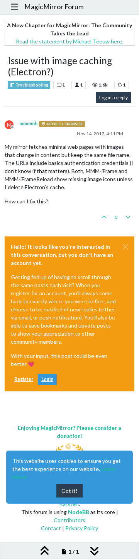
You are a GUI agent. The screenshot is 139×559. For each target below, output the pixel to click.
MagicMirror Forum (54, 7)
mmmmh (28, 123)
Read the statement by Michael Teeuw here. (69, 41)
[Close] (125, 246)
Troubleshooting (31, 85)
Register (23, 379)
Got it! (69, 490)
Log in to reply (113, 97)
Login (47, 379)
